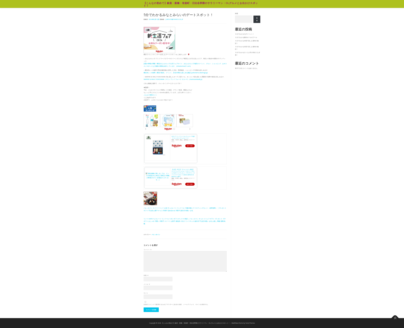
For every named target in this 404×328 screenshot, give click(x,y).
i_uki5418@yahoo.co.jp (174, 19)
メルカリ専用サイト (150, 95)
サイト (146, 293)
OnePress (235, 323)
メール (147, 284)
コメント (148, 249)
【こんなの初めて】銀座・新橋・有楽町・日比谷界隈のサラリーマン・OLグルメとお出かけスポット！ (201, 4)
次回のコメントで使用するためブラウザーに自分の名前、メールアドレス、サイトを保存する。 (176, 304)
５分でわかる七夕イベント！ (244, 34)
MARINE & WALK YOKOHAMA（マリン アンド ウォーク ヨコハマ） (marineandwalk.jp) (173, 79)
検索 (236, 13)
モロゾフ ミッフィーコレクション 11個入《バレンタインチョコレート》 (183, 137)
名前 (146, 275)
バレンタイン (156, 234)
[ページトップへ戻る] (395, 318)
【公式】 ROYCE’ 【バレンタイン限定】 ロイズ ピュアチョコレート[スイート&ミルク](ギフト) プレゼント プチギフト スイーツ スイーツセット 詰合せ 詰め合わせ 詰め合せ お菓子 (183, 173)
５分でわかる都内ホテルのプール (246, 37)
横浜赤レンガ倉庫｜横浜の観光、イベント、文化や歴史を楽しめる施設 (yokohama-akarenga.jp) (176, 73)
